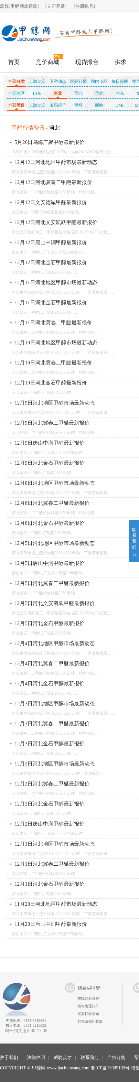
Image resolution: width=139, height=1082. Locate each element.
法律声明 (36, 1057)
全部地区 (16, 93)
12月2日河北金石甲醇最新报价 (49, 803)
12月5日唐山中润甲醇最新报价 (49, 563)
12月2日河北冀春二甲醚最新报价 (52, 783)
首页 (14, 62)
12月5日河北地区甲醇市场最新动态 (55, 543)
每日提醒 (120, 81)
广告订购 (116, 1057)
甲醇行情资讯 (28, 128)
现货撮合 (87, 62)
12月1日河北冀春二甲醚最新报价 (52, 864)
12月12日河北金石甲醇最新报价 (51, 262)
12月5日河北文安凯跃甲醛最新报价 (55, 603)
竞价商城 (47, 62)
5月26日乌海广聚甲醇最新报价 (49, 142)
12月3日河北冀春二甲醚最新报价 (52, 723)
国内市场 (99, 81)
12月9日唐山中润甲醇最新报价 (49, 443)
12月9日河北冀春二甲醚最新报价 (52, 423)
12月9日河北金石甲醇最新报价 (49, 463)
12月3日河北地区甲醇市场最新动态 (55, 703)
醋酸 (99, 105)
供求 (120, 62)
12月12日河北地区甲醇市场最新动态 (56, 162)
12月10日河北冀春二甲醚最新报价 (53, 362)
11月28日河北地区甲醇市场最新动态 (56, 904)
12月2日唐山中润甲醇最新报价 (49, 824)
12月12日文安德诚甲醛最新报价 (51, 202)
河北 (58, 93)
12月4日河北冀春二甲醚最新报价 (52, 663)
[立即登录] (56, 6)
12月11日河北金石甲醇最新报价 (51, 302)
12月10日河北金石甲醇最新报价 (51, 382)
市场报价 (57, 105)
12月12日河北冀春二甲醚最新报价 (53, 182)
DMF (119, 105)
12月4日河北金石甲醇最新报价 (49, 683)
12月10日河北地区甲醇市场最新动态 (56, 342)
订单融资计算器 (90, 1021)
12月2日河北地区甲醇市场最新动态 (55, 763)
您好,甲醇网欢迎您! (19, 6)
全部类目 (16, 105)
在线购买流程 (88, 998)
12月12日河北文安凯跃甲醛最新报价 (56, 222)
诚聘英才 (63, 1057)
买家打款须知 (88, 1014)
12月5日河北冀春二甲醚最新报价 (52, 583)
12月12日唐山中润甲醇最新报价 (51, 242)
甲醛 (78, 105)
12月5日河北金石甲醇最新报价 (49, 623)
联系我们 (89, 1057)
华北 (99, 93)
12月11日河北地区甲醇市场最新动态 (56, 282)
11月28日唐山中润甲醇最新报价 (51, 924)
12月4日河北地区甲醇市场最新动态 (55, 643)
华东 (120, 93)
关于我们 (9, 1057)
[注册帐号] (84, 6)
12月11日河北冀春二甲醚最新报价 (53, 322)
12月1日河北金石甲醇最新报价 (49, 884)
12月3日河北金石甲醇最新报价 (49, 743)
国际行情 (78, 81)
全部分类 (16, 81)
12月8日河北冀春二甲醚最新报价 (52, 503)
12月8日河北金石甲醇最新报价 (49, 523)
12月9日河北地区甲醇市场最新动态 (55, 403)
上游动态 (37, 81)
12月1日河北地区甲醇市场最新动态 (55, 844)
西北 (78, 93)
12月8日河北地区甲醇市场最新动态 (55, 483)
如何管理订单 (88, 1006)
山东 (37, 93)
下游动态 (57, 81)
